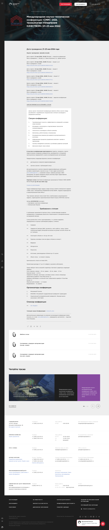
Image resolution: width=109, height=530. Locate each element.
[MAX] (80, 516)
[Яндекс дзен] (93, 516)
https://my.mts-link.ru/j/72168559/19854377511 (40, 79)
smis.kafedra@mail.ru (32, 172)
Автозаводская (65, 474)
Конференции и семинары (38, 11)
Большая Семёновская (61, 472)
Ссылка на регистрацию (33, 185)
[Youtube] (88, 516)
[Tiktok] (83, 516)
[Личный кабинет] (2, 260)
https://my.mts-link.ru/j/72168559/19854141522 (40, 65)
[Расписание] (2, 267)
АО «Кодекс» (34, 305)
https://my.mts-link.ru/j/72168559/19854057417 (40, 72)
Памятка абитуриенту (38, 462)
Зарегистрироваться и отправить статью (39, 104)
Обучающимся (80, 4)
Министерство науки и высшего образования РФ (17, 517)
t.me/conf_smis (50, 311)
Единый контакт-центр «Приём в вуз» (19, 461)
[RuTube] (91, 516)
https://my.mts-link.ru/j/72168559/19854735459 (40, 101)
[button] (98, 406)
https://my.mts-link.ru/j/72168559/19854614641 (40, 94)
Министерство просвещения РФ (65, 516)
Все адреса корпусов (14, 427)
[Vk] (85, 516)
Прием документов (14, 436)
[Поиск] (2, 254)
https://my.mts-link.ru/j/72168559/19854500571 (40, 86)
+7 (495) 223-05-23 (95, 4)
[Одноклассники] (96, 516)
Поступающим (65, 4)
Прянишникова (59, 476)
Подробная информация (15, 459)
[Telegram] (99, 516)
